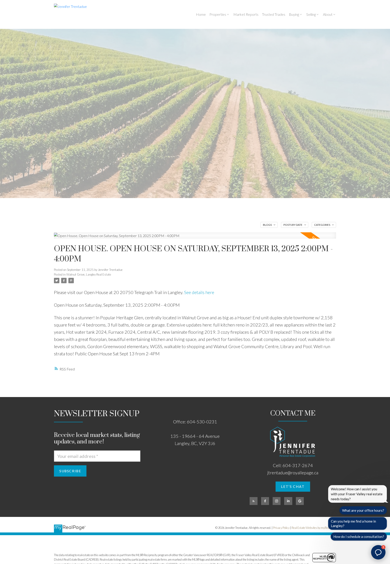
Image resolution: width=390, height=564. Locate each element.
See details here (199, 292)
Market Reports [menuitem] (245, 14)
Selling (311, 14)
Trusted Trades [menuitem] (273, 14)
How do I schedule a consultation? (358, 536)
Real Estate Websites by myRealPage (314, 528)
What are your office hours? (363, 510)
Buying (294, 14)
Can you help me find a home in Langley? (353, 523)
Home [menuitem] (201, 14)
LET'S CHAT (292, 486)
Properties (217, 14)
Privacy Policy (281, 528)
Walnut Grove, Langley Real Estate (88, 274)
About (327, 14)
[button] (293, 487)
